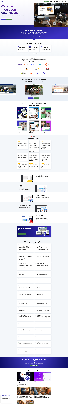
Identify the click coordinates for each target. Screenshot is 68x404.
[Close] (11, 395)
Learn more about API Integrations (22, 190)
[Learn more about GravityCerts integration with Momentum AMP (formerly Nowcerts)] (20, 64)
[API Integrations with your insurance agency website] (41, 188)
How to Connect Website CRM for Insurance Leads (23, 396)
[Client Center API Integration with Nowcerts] (27, 219)
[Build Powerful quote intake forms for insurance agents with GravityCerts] (27, 178)
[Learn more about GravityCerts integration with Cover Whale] (20, 69)
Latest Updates (21, 381)
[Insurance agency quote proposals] (27, 198)
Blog (19, 381)
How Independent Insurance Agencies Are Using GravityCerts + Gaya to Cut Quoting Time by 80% (25, 382)
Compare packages (28, 235)
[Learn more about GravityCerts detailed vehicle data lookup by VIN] (44, 73)
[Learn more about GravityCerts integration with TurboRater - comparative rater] (34, 69)
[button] (31, 95)
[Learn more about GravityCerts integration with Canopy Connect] (34, 64)
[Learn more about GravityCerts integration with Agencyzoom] (27, 64)
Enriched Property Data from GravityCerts (39, 382)
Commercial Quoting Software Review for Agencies (41, 396)
